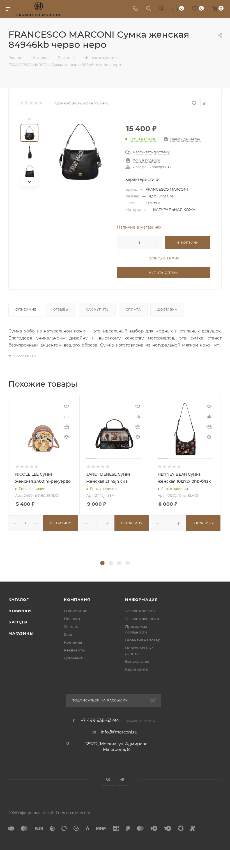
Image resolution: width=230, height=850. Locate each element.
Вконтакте (108, 780)
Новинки (19, 611)
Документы (74, 658)
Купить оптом (163, 273)
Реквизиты (74, 650)
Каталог (18, 599)
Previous (4, 477)
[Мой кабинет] (161, 9)
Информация (141, 599)
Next (226, 477)
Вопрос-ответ (138, 661)
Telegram (122, 780)
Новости (72, 618)
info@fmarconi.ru (119, 732)
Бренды (17, 622)
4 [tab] (127, 563)
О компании (76, 611)
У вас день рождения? (151, 167)
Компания (77, 599)
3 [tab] (119, 563)
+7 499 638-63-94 (100, 720)
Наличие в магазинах (139, 227)
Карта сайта (136, 669)
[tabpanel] (43, 463)
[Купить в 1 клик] (66, 426)
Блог (68, 634)
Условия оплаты (140, 611)
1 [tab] (102, 563)
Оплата (133, 309)
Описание (25, 309)
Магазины (20, 633)
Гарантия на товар (142, 640)
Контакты (73, 642)
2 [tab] (111, 563)
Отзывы (61, 309)
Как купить (97, 309)
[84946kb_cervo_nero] (80, 150)
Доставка (167, 309)
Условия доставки (142, 618)
